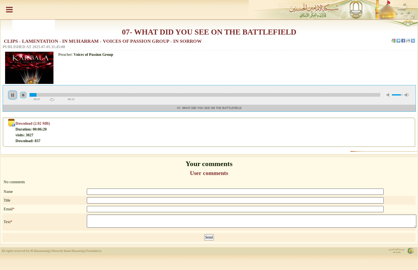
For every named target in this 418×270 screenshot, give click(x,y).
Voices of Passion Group (136, 41)
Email (8, 209)
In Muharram (81, 41)
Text (7, 222)
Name (8, 192)
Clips (11, 41)
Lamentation (40, 41)
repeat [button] (52, 99)
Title (7, 200)
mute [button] (389, 95)
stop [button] (23, 95)
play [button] (12, 95)
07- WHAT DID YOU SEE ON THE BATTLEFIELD (209, 32)
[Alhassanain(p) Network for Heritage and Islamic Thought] (209, 9)
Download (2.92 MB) (32, 123)
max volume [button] (406, 95)
